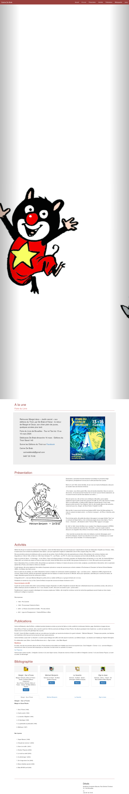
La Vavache (78, 697)
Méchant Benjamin (52, 697)
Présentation (92, 2)
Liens (126, 2)
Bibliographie (118, 2)
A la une (84, 2)
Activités (100, 2)
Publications (109, 2)
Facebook (51, 444)
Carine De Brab (6, 2)
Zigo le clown (102, 697)
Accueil (77, 2)
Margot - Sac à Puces (27, 697)
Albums (26, 690)
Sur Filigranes (18, 650)
